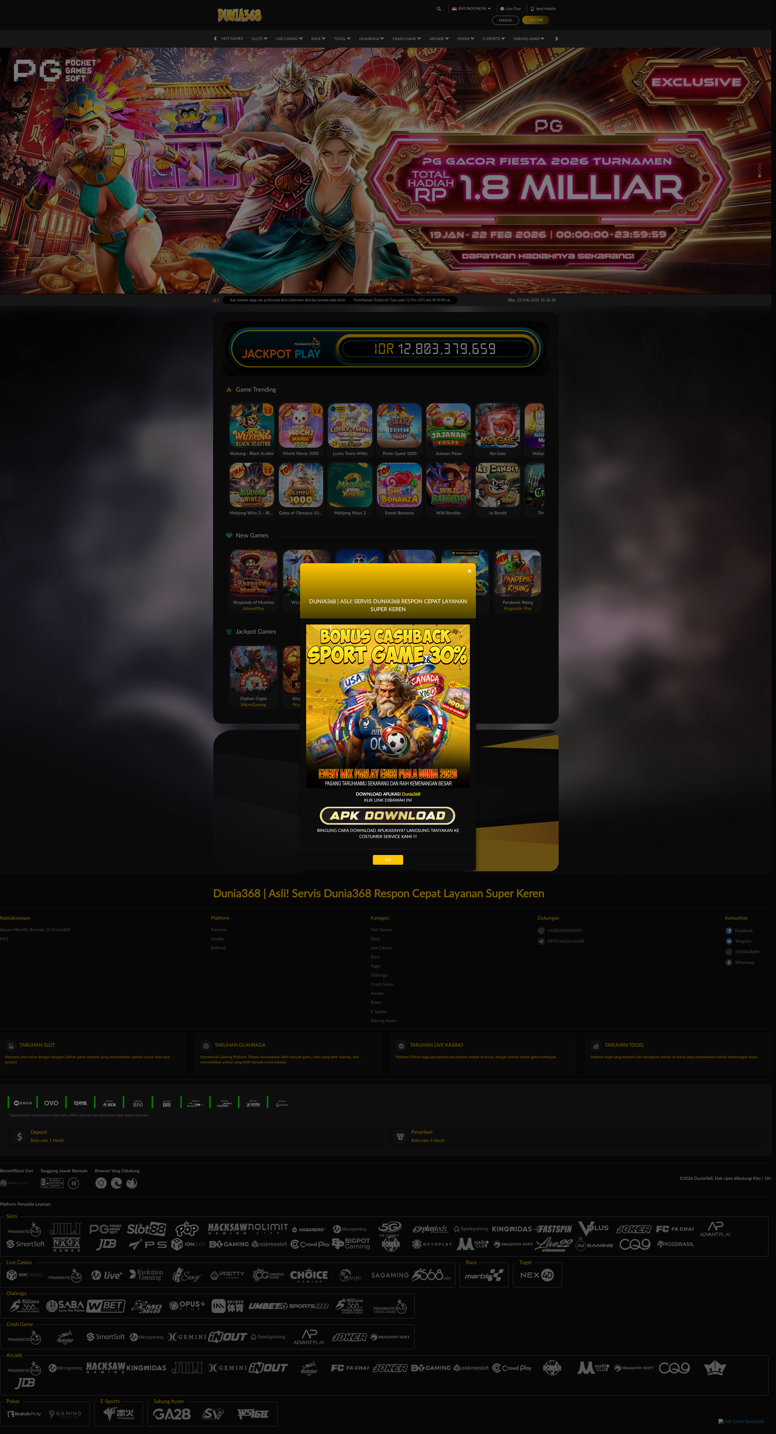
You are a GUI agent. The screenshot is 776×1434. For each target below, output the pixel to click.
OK (388, 860)
